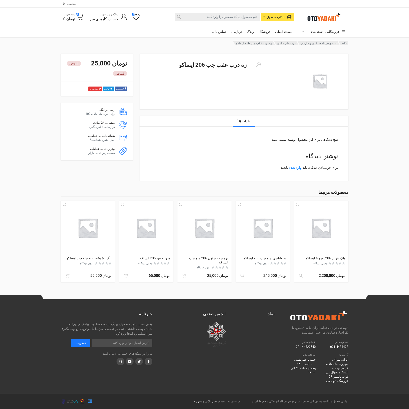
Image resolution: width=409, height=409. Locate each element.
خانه (344, 43)
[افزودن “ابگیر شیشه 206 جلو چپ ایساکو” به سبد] (67, 275)
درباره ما (236, 32)
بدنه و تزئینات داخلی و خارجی (318, 43)
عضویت (81, 343)
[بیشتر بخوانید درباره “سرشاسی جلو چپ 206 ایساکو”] (242, 275)
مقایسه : (69, 4)
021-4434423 (339, 346)
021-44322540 (306, 346)
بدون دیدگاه (320, 263)
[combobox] (217, 17)
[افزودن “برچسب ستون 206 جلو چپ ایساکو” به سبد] (184, 275)
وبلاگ (250, 32)
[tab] (244, 121)
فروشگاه (265, 32)
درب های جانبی (286, 43)
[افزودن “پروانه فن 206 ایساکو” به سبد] (126, 275)
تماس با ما (219, 32)
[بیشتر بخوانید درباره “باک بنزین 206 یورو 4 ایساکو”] (301, 275)
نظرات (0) (243, 121)
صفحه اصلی (283, 32)
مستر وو (199, 401)
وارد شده (295, 168)
